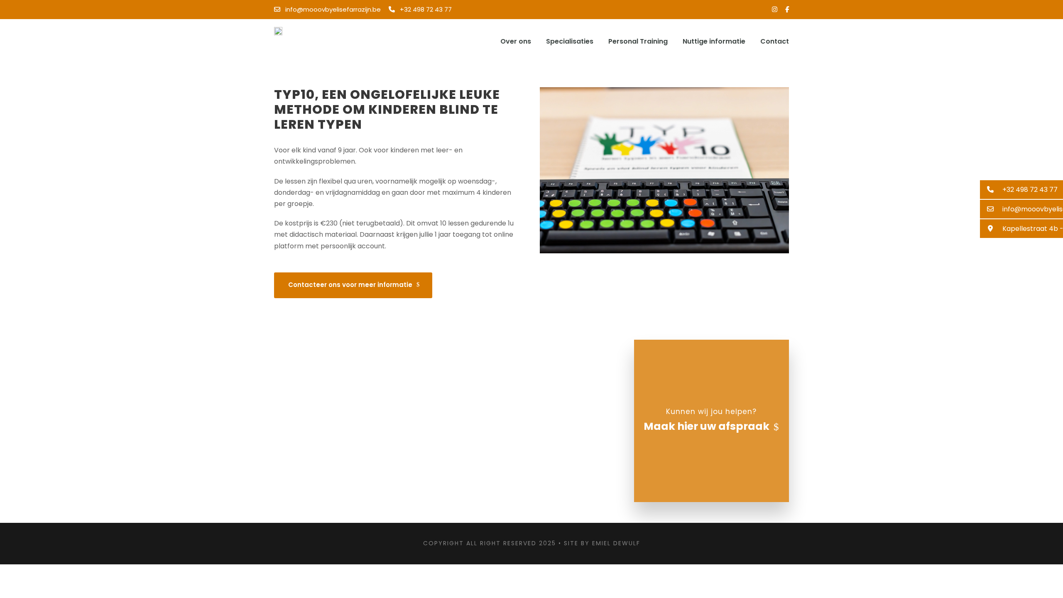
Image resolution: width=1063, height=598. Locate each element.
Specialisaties (569, 41)
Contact (774, 41)
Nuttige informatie (714, 41)
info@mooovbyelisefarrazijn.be (333, 9)
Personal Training (638, 41)
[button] (1021, 189)
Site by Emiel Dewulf (602, 543)
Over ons (515, 41)
